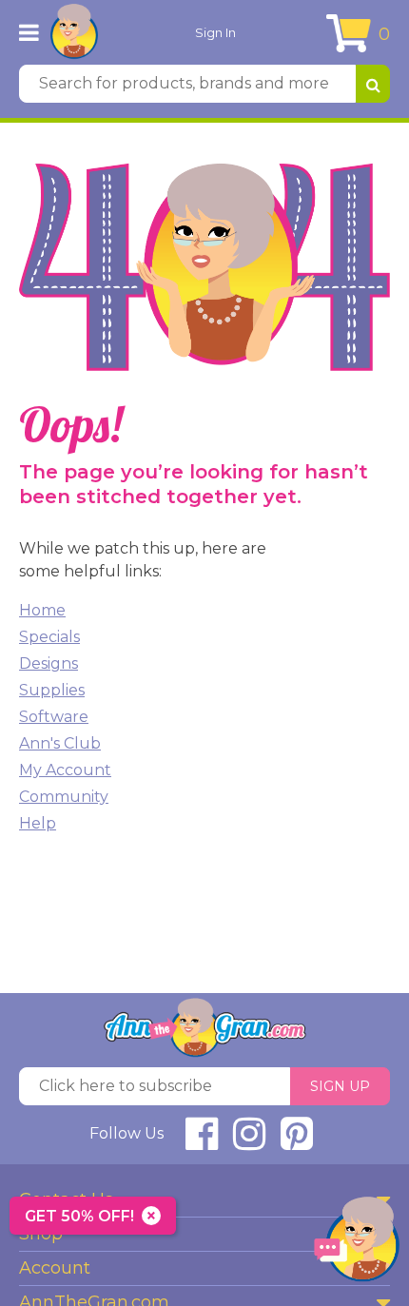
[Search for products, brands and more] (373, 84)
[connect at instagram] (249, 1142)
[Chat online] (356, 1243)
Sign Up (340, 1086)
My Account (65, 770)
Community (63, 797)
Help (37, 823)
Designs (48, 663)
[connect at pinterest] (297, 1142)
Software (53, 717)
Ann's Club (60, 743)
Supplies (52, 690)
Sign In (215, 32)
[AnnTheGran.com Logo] (74, 32)
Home (42, 610)
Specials (49, 637)
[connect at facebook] (201, 1142)
